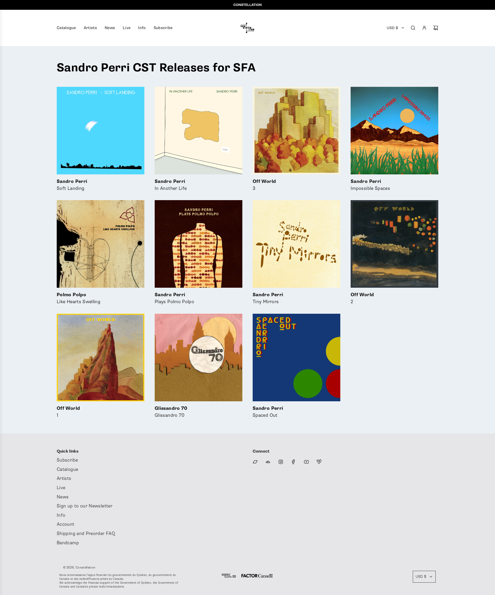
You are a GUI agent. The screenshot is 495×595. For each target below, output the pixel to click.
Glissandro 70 (171, 412)
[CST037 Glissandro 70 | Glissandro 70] (198, 357)
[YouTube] (306, 462)
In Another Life (171, 185)
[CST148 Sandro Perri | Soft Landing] (100, 130)
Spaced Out (268, 412)
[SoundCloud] (268, 462)
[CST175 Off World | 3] (296, 130)
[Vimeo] (319, 462)
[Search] (413, 27)
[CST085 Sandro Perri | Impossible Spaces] (394, 130)
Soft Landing (72, 185)
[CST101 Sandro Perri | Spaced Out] (296, 357)
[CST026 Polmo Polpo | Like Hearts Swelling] (100, 244)
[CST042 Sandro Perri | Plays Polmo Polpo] (198, 244)
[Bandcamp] (255, 462)
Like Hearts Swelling (78, 298)
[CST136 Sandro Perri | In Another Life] (198, 130)
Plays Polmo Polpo (174, 298)
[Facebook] (293, 462)
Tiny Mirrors (268, 298)
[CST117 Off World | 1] (100, 357)
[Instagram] (280, 462)
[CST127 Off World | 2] (394, 244)
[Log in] (424, 27)
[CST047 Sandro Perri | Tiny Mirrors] (296, 244)
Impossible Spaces (370, 185)
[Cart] (435, 27)
